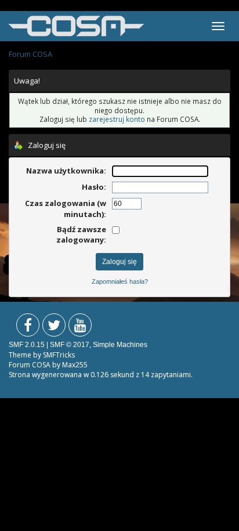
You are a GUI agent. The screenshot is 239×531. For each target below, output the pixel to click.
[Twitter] (54, 328)
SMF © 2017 (69, 345)
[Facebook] (27, 328)
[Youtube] (80, 328)
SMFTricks (59, 355)
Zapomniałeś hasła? (120, 281)
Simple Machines (120, 345)
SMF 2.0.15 (27, 345)
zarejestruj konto (117, 119)
